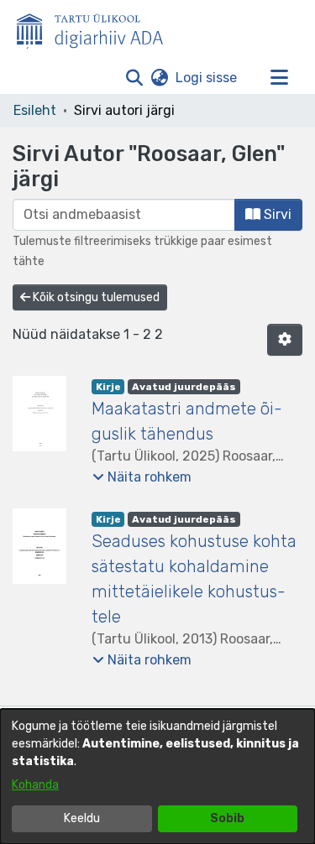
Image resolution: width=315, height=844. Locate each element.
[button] (133, 78)
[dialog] (157, 776)
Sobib (227, 818)
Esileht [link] (34, 110)
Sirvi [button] (275, 214)
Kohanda (35, 785)
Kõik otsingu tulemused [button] (95, 297)
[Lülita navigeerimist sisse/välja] (278, 78)
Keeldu (82, 818)
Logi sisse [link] (207, 78)
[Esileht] (97, 28)
